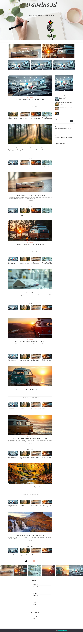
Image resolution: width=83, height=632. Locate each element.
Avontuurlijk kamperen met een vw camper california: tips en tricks (30, 438)
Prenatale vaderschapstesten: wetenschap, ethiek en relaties (30, 487)
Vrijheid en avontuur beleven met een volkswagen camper (35, 118)
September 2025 (36, 586)
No (61, 630)
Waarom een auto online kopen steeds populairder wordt (30, 99)
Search (56, 119)
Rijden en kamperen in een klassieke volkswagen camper (64, 50)
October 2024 (35, 597)
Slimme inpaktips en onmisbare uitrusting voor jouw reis (30, 535)
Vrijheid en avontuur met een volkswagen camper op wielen (31, 51)
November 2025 (36, 584)
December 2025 (36, 582)
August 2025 (35, 588)
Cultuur (34, 618)
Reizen (34, 625)
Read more (31, 53)
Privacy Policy (65, 630)
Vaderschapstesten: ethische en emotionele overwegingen (25, 118)
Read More (30, 152)
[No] (81, 630)
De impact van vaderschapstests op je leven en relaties (13, 118)
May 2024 (35, 604)
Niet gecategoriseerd (31, 48)
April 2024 (35, 606)
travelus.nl (41, 4)
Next (33, 561)
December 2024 (36, 595)
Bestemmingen (35, 616)
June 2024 (35, 602)
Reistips (34, 622)
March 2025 (35, 593)
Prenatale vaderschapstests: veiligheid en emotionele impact (47, 118)
